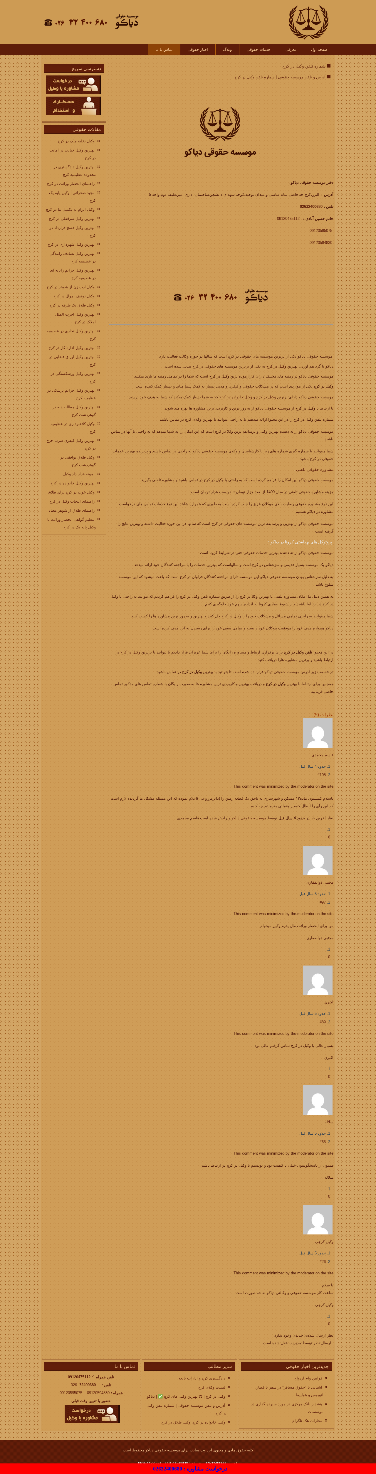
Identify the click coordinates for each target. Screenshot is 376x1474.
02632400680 (311, 206)
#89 (323, 1022)
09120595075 (321, 230)
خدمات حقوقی (259, 49)
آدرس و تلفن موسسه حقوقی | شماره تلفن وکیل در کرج (280, 77)
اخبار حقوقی (198, 49)
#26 (323, 1261)
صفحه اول (319, 49)
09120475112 (288, 218)
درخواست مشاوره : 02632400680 (190, 1469)
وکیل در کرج (276, 366)
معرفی (291, 49)
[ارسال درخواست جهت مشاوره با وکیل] (73, 92)
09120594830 (321, 242)
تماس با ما (164, 49)
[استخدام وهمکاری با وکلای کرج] (73, 113)
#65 (323, 1142)
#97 (323, 902)
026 (83, 1385)
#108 (322, 775)
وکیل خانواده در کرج (235, 397)
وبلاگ (227, 49)
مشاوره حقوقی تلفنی (314, 469)
